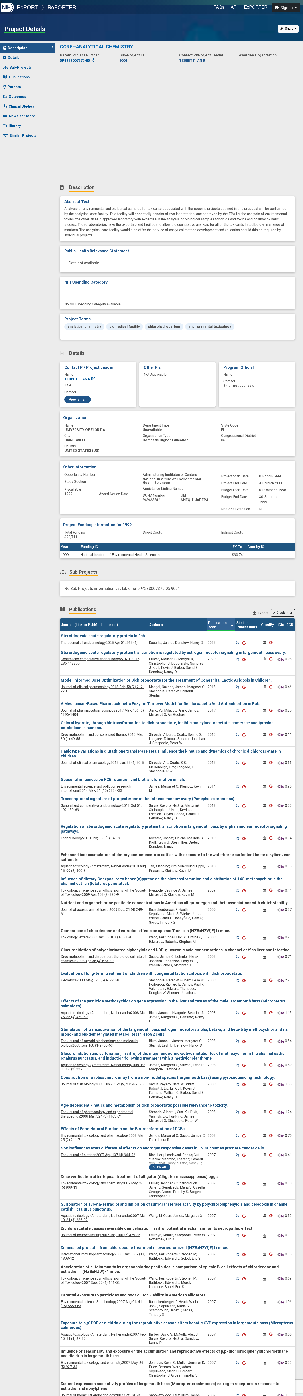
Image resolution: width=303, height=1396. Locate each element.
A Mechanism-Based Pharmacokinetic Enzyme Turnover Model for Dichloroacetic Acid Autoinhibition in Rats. (161, 703)
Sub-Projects (21, 67)
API (234, 7)
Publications (19, 77)
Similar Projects (23, 135)
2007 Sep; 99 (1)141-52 (104, 1280)
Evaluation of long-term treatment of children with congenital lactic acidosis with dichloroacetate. (151, 973)
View (159, 1167)
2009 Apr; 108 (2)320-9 (104, 892)
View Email (77, 399)
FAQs (219, 7)
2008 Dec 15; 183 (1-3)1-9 (96, 937)
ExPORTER (255, 7)
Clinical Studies (21, 106)
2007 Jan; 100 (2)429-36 (100, 1235)
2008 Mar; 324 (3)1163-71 (97, 1114)
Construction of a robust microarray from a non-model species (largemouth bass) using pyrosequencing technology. (168, 1077)
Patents (14, 87)
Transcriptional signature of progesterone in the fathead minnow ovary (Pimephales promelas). (148, 798)
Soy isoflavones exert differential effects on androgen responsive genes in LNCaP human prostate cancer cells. (163, 1148)
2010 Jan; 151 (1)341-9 (90, 838)
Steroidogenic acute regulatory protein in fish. (103, 635)
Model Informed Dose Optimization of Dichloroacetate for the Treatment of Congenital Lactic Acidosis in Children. (166, 680)
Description (17, 48)
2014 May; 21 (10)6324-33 (96, 788)
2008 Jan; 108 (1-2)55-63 (99, 1043)
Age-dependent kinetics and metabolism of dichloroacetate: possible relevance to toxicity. (144, 1105)
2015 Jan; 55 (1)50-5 (102, 763)
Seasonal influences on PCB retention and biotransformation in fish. (123, 779)
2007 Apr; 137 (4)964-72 (98, 1155)
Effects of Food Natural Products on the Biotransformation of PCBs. (123, 1128)
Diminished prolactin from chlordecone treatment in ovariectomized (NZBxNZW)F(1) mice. (144, 1247)
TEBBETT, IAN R (77, 379)
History (15, 126)
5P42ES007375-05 (75, 60)
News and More (22, 116)
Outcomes (17, 97)
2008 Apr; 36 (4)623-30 (103, 958)
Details (14, 58)
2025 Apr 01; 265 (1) (99, 643)
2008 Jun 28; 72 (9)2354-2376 (102, 1084)
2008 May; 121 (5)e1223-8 (90, 980)
